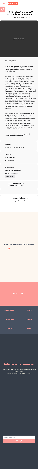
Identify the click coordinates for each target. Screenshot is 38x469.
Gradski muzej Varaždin (13, 170)
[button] (28, 3)
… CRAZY (28, 329)
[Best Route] (11, 204)
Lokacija (8, 154)
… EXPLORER (9, 319)
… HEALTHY (9, 329)
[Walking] (22, 204)
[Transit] (19, 204)
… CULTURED (9, 310)
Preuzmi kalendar (16, 183)
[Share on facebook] (17, 191)
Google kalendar (15, 186)
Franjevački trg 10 (9, 160)
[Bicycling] (26, 204)
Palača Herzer (10, 157)
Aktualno (11, 3)
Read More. (14, 173)
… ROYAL (28, 310)
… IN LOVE (28, 319)
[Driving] (15, 204)
